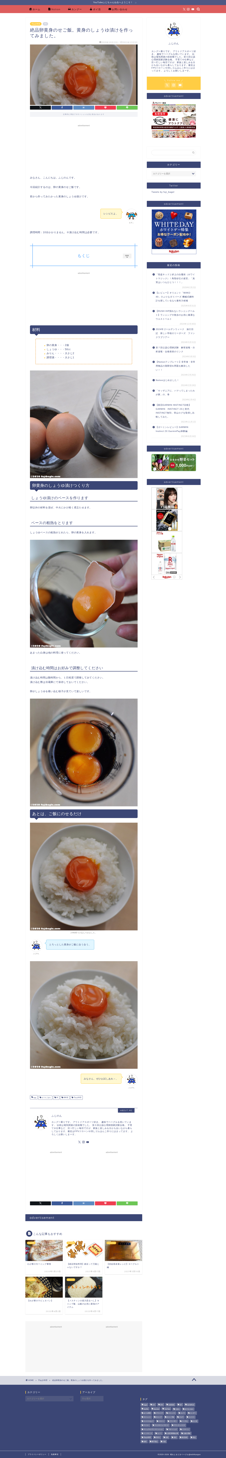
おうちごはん (46, 1097)
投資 (167, 1437)
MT (181, 1405)
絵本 (145, 1441)
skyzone (156, 1409)
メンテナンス (148, 1433)
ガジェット (147, 1417)
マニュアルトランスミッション (153, 1429)
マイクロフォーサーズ (162, 1425)
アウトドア (159, 1413)
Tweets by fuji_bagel (162, 192)
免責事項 (54, 1454)
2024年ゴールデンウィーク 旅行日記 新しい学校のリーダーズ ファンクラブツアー (175, 333)
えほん (177, 1409)
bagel (145, 1405)
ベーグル (185, 1421)
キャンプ (159, 1417)
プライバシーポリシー (37, 1454)
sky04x (146, 1409)
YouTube (167, 1409)
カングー (76, 9)
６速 (164, 1441)
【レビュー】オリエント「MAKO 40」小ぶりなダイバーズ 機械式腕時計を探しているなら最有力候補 (175, 297)
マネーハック (173, 1429)
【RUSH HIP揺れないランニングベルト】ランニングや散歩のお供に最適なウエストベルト (175, 315)
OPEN (127, 256)
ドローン (161, 1421)
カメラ (183, 1413)
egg (34, 1097)
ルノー (159, 1433)
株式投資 (184, 1437)
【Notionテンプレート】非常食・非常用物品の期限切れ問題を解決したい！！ (175, 366)
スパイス (191, 1417)
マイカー (146, 1425)
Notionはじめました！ (167, 380)
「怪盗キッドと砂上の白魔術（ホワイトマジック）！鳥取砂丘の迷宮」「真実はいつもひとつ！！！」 (175, 278)
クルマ (181, 1417)
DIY (154, 1405)
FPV (161, 1405)
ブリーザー (173, 1421)
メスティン (185, 1429)
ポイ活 (97, 9)
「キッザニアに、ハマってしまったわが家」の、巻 (175, 393)
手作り (158, 1437)
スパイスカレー (148, 1421)
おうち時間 (147, 1413)
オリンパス (171, 1413)
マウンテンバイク (179, 1425)
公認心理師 (186, 1433)
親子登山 (154, 1441)
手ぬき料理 (36, 24)
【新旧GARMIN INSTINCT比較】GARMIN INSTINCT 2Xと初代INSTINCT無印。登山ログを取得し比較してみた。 (175, 411)
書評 (175, 1437)
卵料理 (65, 1097)
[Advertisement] (84, 149)
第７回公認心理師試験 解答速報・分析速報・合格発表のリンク (175, 349)
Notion (56, 9)
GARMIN (171, 1405)
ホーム (36, 9)
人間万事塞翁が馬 (172, 1433)
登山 (194, 1437)
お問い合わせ (120, 9)
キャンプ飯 (170, 1417)
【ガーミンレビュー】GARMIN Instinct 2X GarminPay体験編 (172, 429)
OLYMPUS (190, 1405)
